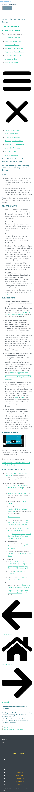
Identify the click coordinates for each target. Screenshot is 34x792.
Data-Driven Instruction (13, 41)
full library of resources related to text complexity (19, 546)
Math (17, 397)
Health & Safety (19, 775)
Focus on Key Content (12, 38)
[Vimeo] (19, 762)
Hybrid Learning (20, 781)
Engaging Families (11, 59)
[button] (17, 96)
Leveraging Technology (13, 55)
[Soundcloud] (19, 765)
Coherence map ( (14, 517)
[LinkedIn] (19, 769)
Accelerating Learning (12, 30)
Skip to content (5, 1)
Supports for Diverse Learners (15, 52)
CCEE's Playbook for (11, 26)
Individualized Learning (12, 45)
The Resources (19, 772)
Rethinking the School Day (14, 48)
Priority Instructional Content (18, 493)
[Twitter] (19, 759)
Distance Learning (19, 778)
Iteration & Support (11, 62)
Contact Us (19, 784)
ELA (22, 397)
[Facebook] (19, 756)
